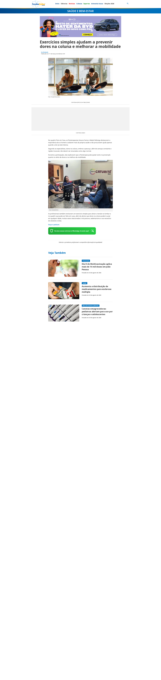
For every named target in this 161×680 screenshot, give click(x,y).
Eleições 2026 (109, 4)
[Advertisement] (80, 119)
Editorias (64, 4)
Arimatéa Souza (97, 4)
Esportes (86, 4)
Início (57, 4)
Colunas (79, 4)
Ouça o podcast (53, 225)
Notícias (72, 4)
